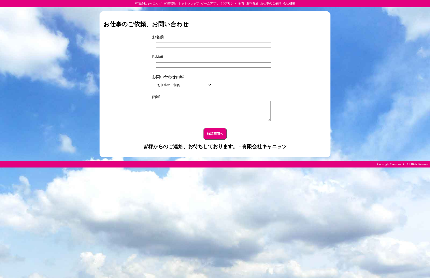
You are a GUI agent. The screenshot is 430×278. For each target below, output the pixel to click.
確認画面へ (215, 134)
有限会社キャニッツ (148, 3)
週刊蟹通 (252, 3)
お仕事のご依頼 (270, 3)
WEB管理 (170, 3)
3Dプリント (229, 3)
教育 (241, 3)
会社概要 (289, 3)
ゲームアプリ (210, 3)
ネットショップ (188, 3)
